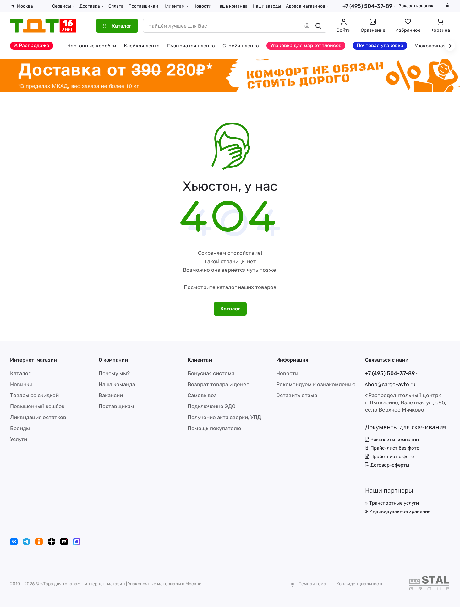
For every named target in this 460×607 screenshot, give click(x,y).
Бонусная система (211, 373)
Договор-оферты (389, 465)
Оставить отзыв (296, 395)
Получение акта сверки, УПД (224, 417)
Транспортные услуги (393, 503)
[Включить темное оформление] (447, 5)
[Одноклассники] (39, 541)
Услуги (18, 439)
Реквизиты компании (394, 439)
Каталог (20, 373)
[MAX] (76, 541)
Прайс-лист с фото (391, 456)
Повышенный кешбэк (37, 406)
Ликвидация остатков (38, 417)
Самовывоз (202, 395)
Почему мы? (114, 373)
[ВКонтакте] (14, 541)
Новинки (21, 384)
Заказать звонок (416, 5)
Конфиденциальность (359, 584)
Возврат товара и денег (218, 384)
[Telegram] (26, 541)
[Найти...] (318, 26)
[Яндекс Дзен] (51, 541)
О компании (113, 360)
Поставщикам (116, 406)
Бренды (20, 428)
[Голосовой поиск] (307, 26)
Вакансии (111, 395)
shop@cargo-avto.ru (390, 384)
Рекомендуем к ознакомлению (316, 384)
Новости (287, 373)
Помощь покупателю (214, 428)
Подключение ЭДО (212, 406)
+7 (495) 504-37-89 (367, 6)
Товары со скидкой (34, 395)
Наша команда (117, 384)
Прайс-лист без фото (394, 448)
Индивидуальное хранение (399, 511)
